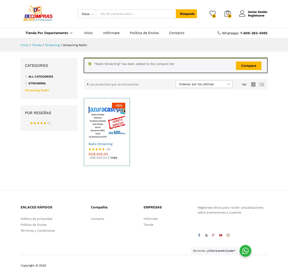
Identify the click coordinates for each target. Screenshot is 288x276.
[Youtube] (220, 235)
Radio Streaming (100, 144)
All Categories (40, 76)
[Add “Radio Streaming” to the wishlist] (110, 134)
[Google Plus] (213, 235)
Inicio (88, 33)
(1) (40, 123)
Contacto (176, 33)
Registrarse (256, 15)
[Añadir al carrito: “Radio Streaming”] (92, 134)
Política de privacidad (36, 218)
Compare (248, 66)
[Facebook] (199, 235)
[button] (119, 134)
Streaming (37, 83)
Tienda (148, 224)
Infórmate (111, 33)
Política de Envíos (144, 33)
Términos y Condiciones (38, 230)
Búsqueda (187, 13)
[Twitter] (206, 235)
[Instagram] (228, 235)
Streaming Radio (37, 90)
